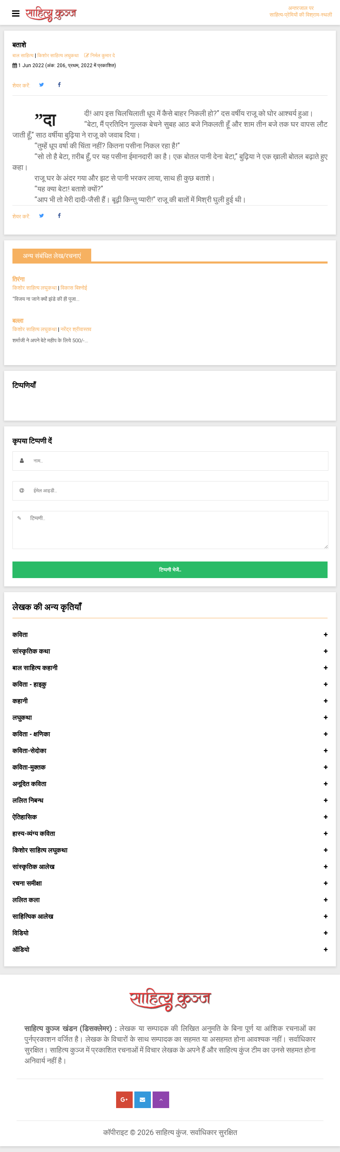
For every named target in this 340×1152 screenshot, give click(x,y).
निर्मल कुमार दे (102, 55)
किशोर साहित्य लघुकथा (58, 55)
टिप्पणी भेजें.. (170, 570)
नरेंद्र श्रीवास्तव (76, 329)
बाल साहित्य (23, 55)
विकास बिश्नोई (74, 288)
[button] (41, 85)
